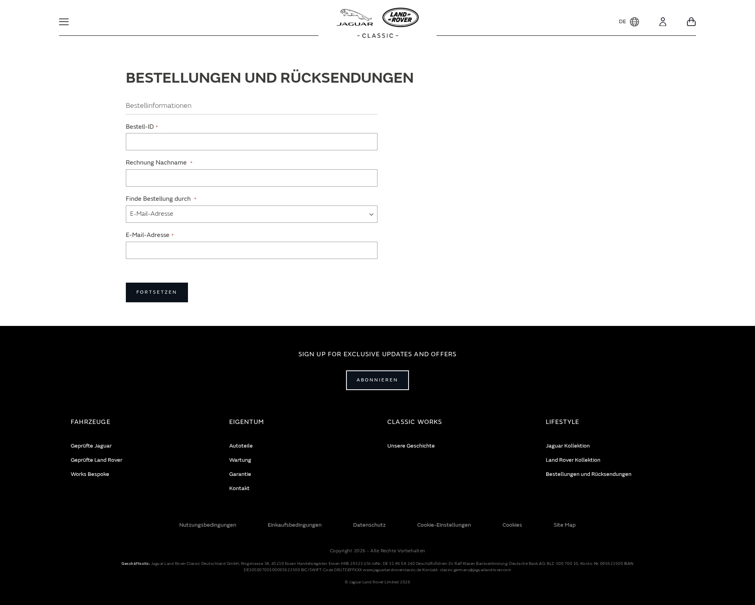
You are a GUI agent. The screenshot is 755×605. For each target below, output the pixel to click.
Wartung (240, 460)
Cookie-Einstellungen (444, 525)
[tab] (140, 422)
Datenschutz (369, 525)
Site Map (565, 525)
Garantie (240, 474)
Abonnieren (377, 380)
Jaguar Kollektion (568, 445)
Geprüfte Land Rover (96, 460)
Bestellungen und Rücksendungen (589, 474)
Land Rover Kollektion (573, 460)
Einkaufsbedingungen (295, 525)
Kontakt (239, 488)
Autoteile (241, 445)
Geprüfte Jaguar (91, 445)
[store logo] (378, 23)
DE (622, 21)
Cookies (512, 525)
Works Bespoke (90, 474)
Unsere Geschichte (411, 445)
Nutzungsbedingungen (207, 525)
